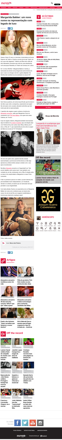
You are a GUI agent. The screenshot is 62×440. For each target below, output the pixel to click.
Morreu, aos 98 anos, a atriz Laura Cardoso (47, 53)
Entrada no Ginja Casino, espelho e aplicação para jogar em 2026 (47, 103)
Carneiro (37, 225)
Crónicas (59, 7)
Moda (9, 7)
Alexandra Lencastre (6, 113)
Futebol (3, 345)
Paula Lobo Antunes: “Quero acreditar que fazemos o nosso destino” (8, 324)
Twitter (11, 28)
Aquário (54, 230)
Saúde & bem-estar (43, 7)
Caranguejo (50, 225)
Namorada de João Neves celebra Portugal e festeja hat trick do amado (5, 380)
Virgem (59, 225)
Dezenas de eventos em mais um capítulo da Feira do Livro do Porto (47, 32)
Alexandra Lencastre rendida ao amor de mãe (7, 282)
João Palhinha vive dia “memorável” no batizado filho (16, 404)
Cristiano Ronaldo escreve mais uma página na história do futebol (28, 354)
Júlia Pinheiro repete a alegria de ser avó (48, 39)
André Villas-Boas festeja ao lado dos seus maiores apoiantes (27, 404)
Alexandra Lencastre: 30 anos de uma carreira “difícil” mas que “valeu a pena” (8, 302)
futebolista (15, 396)
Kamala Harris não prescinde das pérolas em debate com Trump (28, 379)
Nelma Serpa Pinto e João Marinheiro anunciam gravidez (48, 88)
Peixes (59, 230)
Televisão (15, 7)
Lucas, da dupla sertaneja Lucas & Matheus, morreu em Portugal (47, 74)
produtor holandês (16, 123)
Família (25, 396)
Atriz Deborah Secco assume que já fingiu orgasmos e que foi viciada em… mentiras (24, 324)
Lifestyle (21, 7)
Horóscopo (52, 7)
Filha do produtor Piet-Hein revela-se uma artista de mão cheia (25, 282)
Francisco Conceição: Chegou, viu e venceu (5, 403)
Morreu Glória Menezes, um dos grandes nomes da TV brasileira (46, 46)
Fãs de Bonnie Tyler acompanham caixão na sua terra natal (47, 67)
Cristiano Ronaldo (28, 345)
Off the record (34, 7)
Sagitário (46, 230)
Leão (55, 225)
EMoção (14, 369)
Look (25, 369)
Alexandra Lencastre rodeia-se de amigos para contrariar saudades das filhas (24, 302)
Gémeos (45, 225)
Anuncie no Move (42, 430)
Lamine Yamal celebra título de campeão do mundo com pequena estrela (6, 354)
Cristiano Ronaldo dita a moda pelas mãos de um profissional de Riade (45, 9)
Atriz (2, 277)
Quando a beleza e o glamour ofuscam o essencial (15, 379)
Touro (42, 225)
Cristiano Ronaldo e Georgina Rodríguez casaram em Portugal (47, 96)
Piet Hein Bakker (14, 115)
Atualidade (3, 7)
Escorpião (41, 230)
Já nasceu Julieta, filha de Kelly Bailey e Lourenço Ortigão (48, 60)
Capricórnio (50, 230)
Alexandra (9, 168)
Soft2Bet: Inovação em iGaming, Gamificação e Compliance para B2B (48, 81)
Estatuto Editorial (29, 430)
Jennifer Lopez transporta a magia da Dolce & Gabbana (17, 353)
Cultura (27, 7)
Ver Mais (48, 107)
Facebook (9, 28)
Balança (37, 230)
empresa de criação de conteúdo (43, 436)
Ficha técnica (17, 430)
